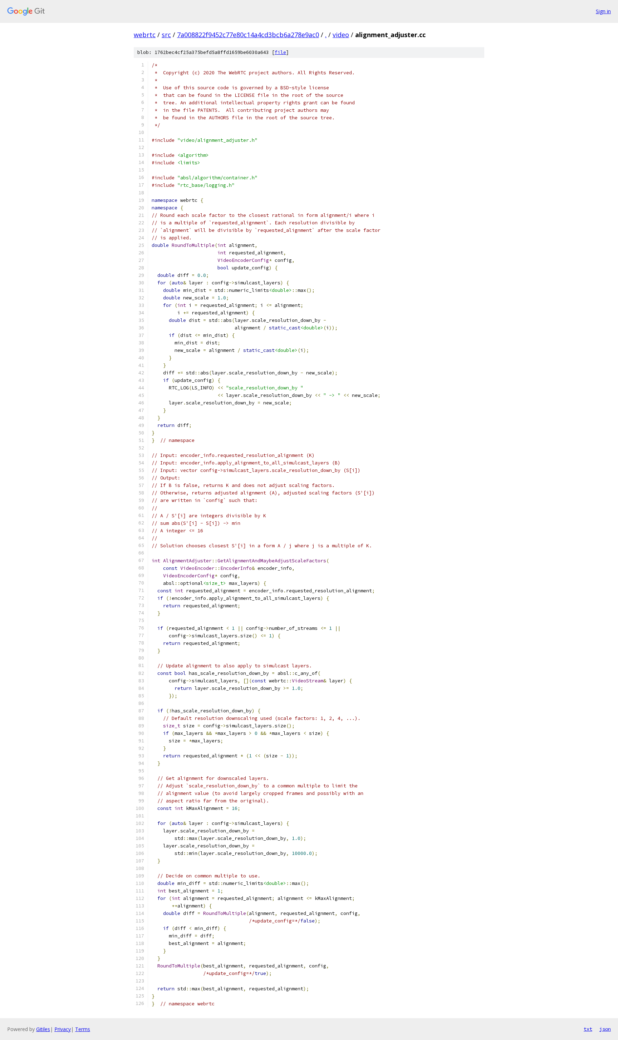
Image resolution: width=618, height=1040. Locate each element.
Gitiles (43, 1029)
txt (588, 1029)
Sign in (603, 11)
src (166, 34)
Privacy (62, 1029)
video (341, 34)
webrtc (145, 34)
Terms (82, 1029)
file (280, 52)
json (605, 1029)
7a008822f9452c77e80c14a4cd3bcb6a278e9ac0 (248, 34)
